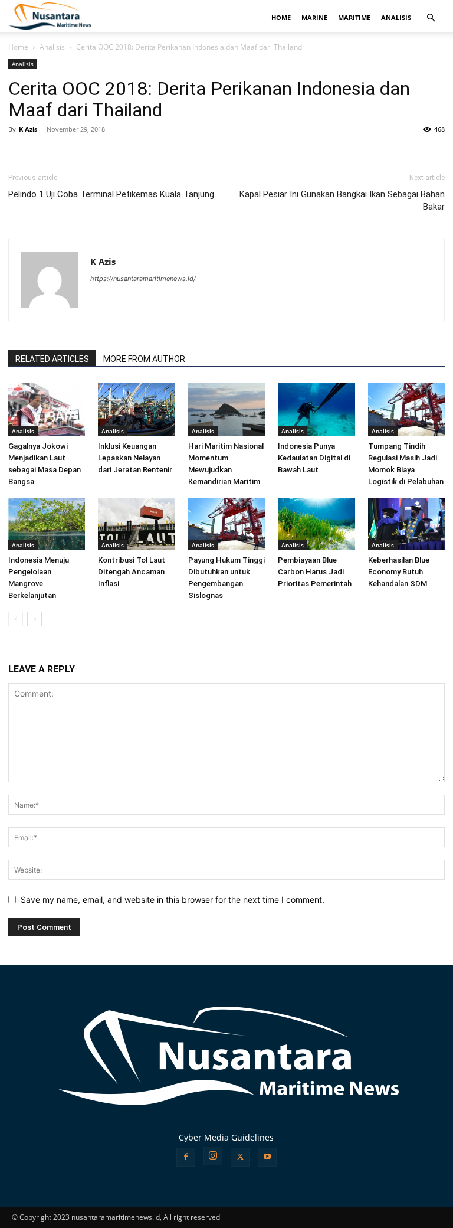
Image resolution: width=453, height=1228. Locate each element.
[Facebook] (185, 1157)
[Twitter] (240, 1157)
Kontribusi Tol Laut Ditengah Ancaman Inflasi (131, 572)
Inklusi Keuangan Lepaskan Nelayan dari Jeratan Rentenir (135, 458)
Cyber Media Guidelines (226, 1137)
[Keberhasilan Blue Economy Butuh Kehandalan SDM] (406, 524)
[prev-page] (15, 619)
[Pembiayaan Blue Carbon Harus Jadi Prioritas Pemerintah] (316, 524)
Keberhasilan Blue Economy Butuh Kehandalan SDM (398, 572)
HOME (281, 17)
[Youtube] (267, 1157)
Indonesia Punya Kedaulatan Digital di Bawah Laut (314, 458)
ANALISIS (396, 17)
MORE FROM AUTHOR (144, 359)
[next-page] (34, 619)
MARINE (314, 17)
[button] (430, 18)
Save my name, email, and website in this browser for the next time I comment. (172, 899)
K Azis (28, 129)
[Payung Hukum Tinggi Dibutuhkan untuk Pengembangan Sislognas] (226, 524)
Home (18, 47)
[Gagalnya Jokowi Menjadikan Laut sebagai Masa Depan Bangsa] (46, 409)
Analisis (52, 47)
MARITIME (354, 17)
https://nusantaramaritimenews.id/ (143, 279)
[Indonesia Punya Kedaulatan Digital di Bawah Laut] (316, 409)
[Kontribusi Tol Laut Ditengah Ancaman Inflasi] (136, 524)
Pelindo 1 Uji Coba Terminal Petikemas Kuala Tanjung (111, 194)
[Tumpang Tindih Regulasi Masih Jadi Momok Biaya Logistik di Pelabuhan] (406, 409)
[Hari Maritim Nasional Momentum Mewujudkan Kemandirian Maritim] (226, 409)
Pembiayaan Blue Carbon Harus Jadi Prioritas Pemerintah (315, 572)
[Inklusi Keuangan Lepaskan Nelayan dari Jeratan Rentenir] (136, 409)
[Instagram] (212, 1156)
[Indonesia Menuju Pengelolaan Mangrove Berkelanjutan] (46, 524)
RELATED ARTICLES (52, 359)
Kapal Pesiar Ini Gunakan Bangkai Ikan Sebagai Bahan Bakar (342, 200)
